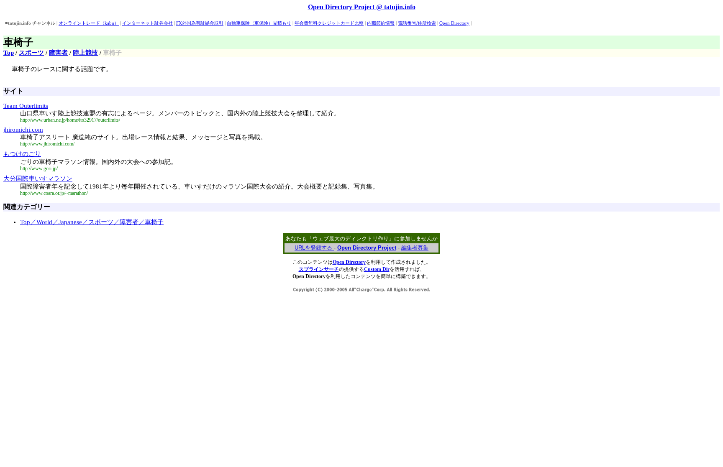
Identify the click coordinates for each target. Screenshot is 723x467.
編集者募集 (414, 248)
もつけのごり (22, 154)
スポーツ (31, 52)
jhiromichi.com (23, 129)
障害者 (58, 52)
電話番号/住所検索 (417, 23)
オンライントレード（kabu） (89, 23)
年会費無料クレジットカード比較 (329, 23)
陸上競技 (85, 52)
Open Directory (454, 23)
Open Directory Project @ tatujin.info (361, 6)
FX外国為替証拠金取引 (199, 23)
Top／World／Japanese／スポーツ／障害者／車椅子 (92, 222)
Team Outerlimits (25, 105)
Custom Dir (377, 269)
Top (8, 52)
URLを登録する (314, 248)
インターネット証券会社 (147, 23)
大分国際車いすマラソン (37, 178)
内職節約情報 (381, 23)
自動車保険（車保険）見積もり (259, 23)
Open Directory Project (366, 248)
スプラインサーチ (319, 269)
